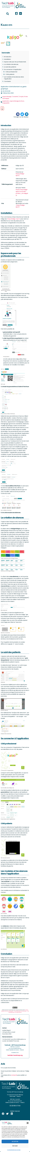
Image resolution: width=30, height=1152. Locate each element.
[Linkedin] (12, 1114)
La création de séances (11, 64)
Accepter (15, 1141)
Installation (7, 59)
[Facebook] (3, 1114)
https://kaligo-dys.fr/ (20, 174)
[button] (27, 1123)
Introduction (7, 57)
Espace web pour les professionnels (15, 62)
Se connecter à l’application (12, 69)
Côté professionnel (11, 72)
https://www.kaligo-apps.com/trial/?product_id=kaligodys (22, 192)
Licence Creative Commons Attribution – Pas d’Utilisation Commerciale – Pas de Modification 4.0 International (15, 1011)
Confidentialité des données (13, 1150)
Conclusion (7, 81)
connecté (14, 1075)
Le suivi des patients (10, 67)
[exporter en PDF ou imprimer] (2, 108)
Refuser (15, 1146)
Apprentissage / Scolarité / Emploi (12, 96)
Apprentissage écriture (17, 101)
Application (5, 101)
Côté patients (10, 74)
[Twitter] (7, 1114)
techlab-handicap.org (15, 1055)
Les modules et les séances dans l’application (14, 78)
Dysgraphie (5, 103)
